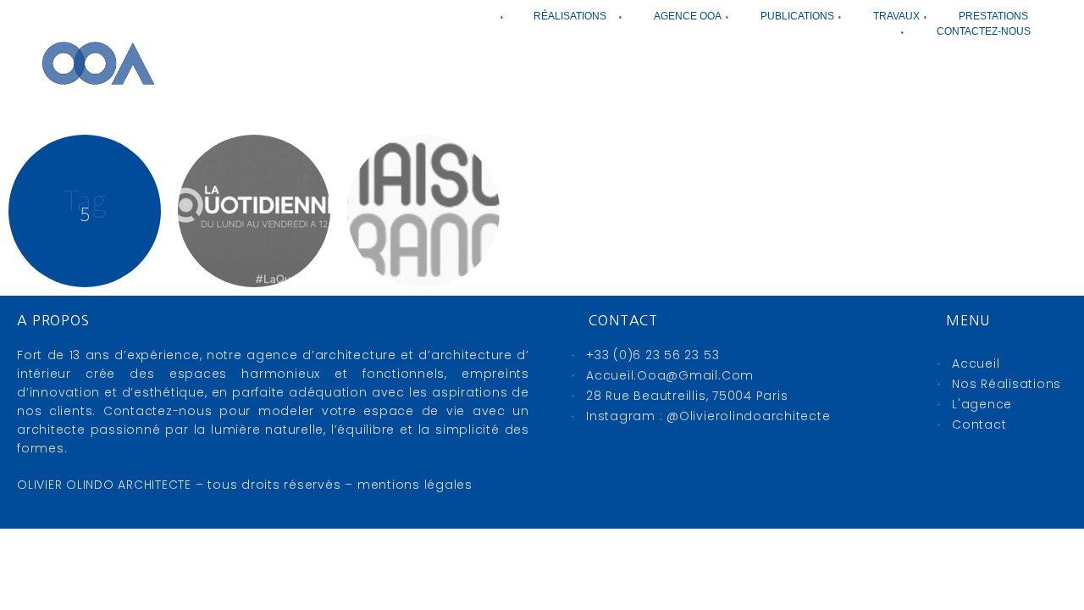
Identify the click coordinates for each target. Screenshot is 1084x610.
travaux (896, 16)
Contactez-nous (984, 31)
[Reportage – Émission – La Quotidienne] (254, 211)
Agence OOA (688, 16)
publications (797, 16)
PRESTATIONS (993, 16)
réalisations (570, 16)
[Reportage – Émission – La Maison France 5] (423, 211)
